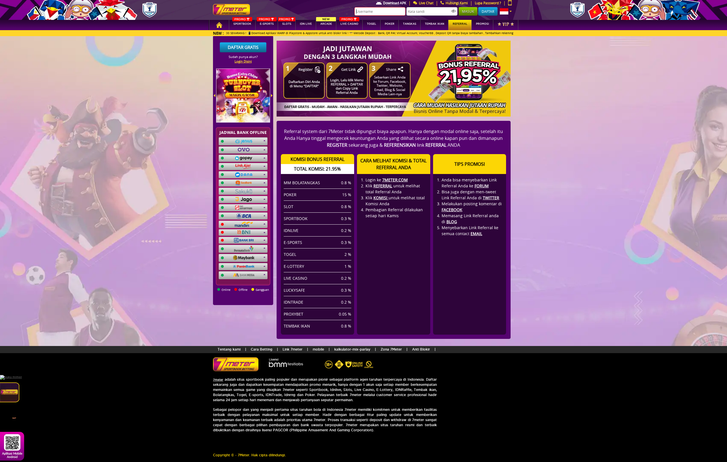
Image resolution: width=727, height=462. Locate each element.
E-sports (266, 22)
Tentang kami (229, 349)
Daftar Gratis (243, 47)
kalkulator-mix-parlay (352, 349)
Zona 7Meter (391, 349)
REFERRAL (382, 185)
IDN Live (306, 23)
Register (337, 145)
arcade (326, 22)
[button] (506, 11)
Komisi (380, 197)
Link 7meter (292, 349)
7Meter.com (395, 180)
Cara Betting (261, 349)
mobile (318, 349)
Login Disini (243, 61)
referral (460, 23)
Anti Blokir (421, 349)
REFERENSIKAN (400, 145)
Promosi (482, 23)
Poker (389, 23)
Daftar (488, 11)
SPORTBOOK (242, 22)
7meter (218, 379)
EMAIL (476, 233)
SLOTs (285, 22)
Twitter (491, 197)
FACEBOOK (452, 209)
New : (218, 33)
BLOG (451, 221)
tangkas (409, 23)
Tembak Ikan (434, 23)
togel (371, 23)
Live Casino (349, 22)
